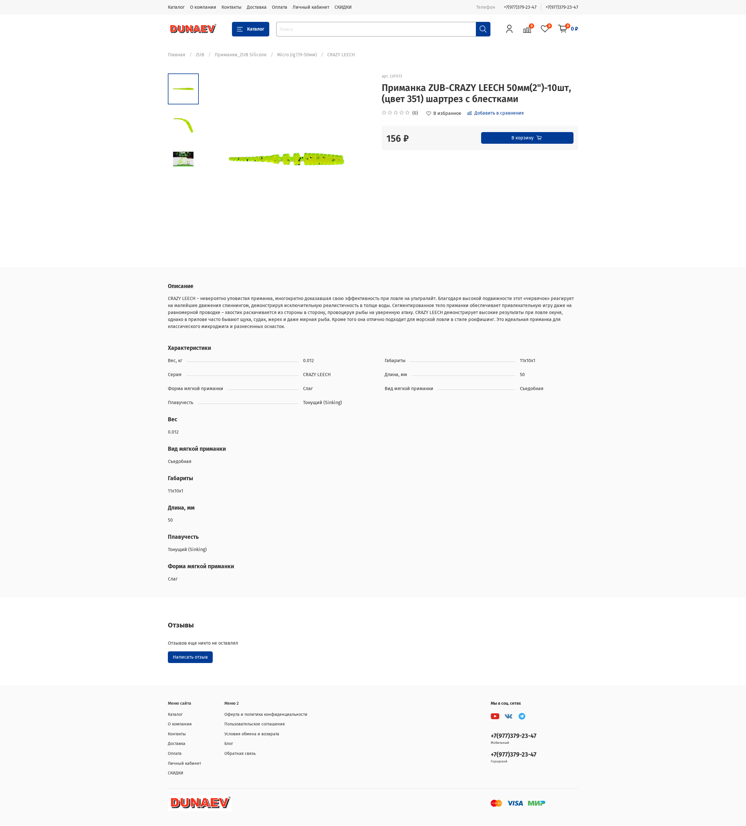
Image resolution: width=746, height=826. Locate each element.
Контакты (231, 7)
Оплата (279, 7)
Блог (228, 743)
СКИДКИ (343, 7)
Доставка (257, 7)
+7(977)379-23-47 (520, 7)
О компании (203, 7)
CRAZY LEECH (341, 54)
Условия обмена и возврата (251, 734)
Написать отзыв (190, 657)
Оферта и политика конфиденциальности (265, 714)
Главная (176, 54)
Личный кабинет (311, 7)
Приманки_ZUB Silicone (241, 54)
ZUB (200, 54)
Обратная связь (240, 753)
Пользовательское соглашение (254, 724)
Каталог (176, 7)
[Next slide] (361, 159)
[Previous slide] (213, 159)
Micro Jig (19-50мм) (297, 54)
